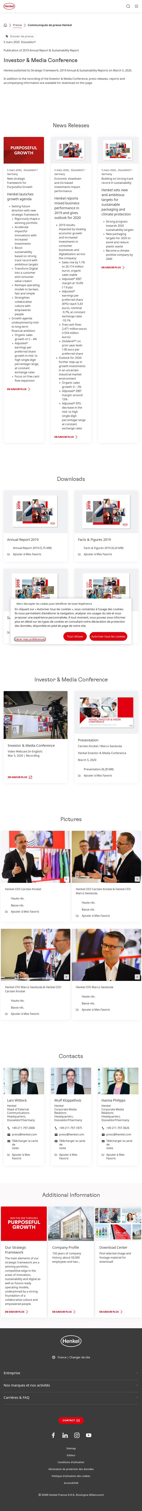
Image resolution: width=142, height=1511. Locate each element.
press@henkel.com (24, 1134)
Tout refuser (75, 636)
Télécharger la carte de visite (25, 1144)
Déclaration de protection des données (71, 1469)
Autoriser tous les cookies (108, 636)
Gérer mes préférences (30, 639)
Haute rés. (17, 898)
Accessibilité (71, 1483)
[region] (71, 621)
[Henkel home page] (5, 25)
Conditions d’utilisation (71, 1462)
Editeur (71, 1455)
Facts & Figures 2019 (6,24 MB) (103, 548)
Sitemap (71, 1448)
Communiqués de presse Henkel (50, 25)
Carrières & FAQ (16, 1397)
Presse (17, 25)
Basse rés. (17, 905)
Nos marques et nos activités (27, 1385)
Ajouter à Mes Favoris (27, 554)
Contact (69, 1420)
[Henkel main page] (9, 6)
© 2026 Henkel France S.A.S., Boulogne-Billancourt (71, 1495)
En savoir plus (16, 389)
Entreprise (12, 1373)
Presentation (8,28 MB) (99, 769)
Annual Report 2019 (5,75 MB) (32, 548)
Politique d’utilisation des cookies (71, 1476)
